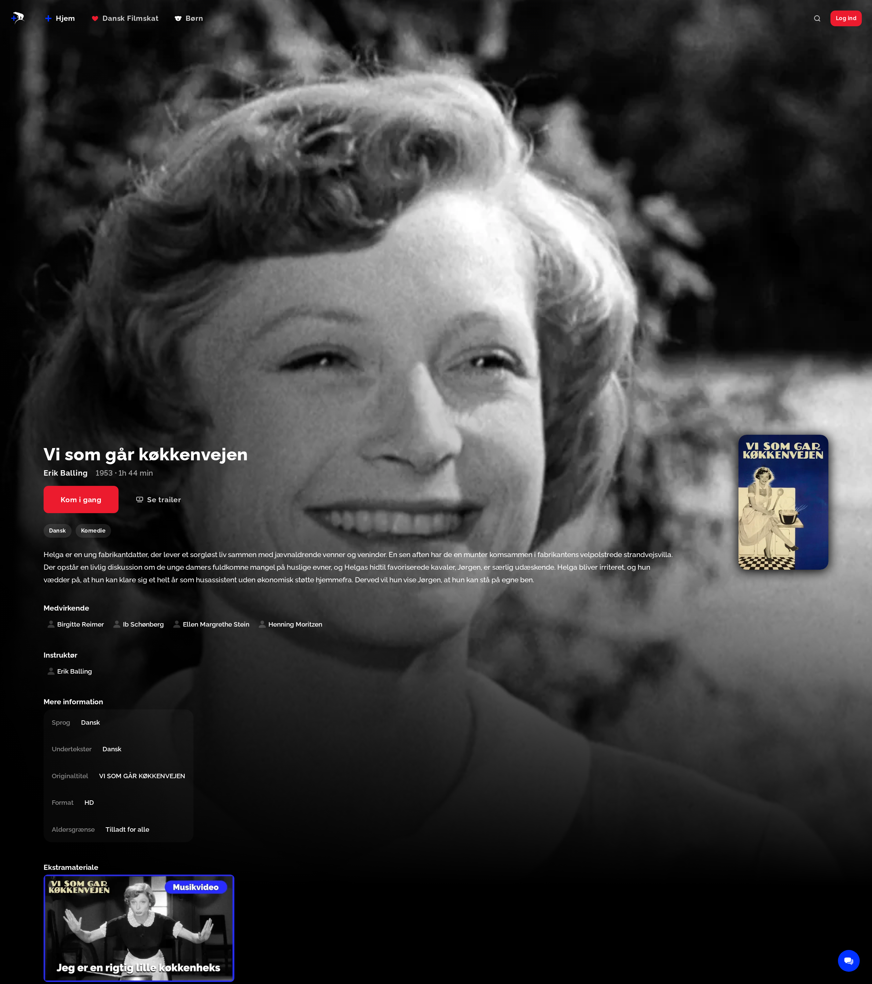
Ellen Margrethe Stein (216, 624)
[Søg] (817, 18)
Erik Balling (74, 671)
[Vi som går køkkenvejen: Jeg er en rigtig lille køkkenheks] (139, 928)
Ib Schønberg (143, 624)
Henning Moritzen (295, 624)
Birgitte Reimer (80, 624)
